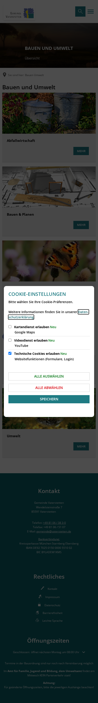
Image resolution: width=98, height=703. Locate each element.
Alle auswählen (49, 376)
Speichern (49, 399)
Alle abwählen (49, 387)
